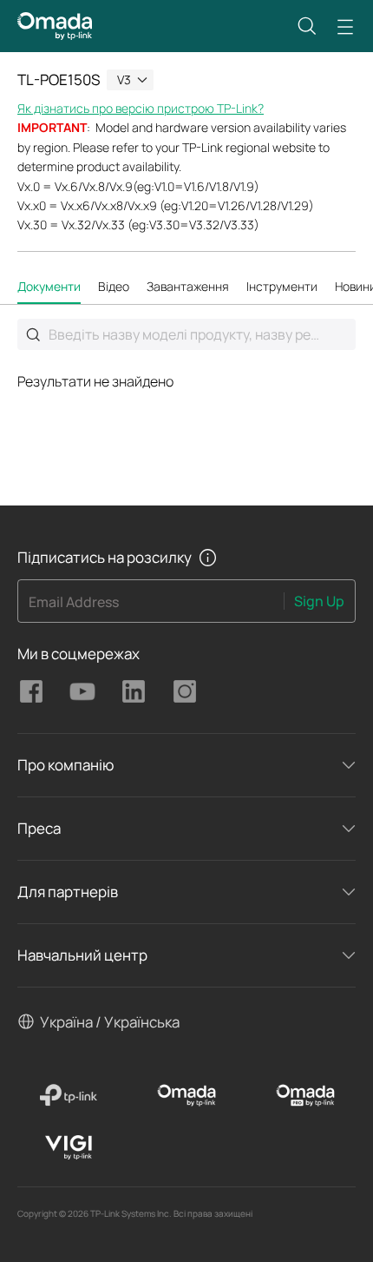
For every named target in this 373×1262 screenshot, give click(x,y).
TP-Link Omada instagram (185, 691)
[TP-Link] (68, 1095)
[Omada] (187, 1095)
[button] (307, 26)
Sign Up (319, 601)
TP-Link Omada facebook (31, 691)
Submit (33, 334)
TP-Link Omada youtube (82, 691)
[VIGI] (68, 1147)
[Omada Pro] (305, 1095)
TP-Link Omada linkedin (133, 691)
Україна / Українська (110, 1022)
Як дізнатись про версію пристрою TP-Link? (140, 108)
